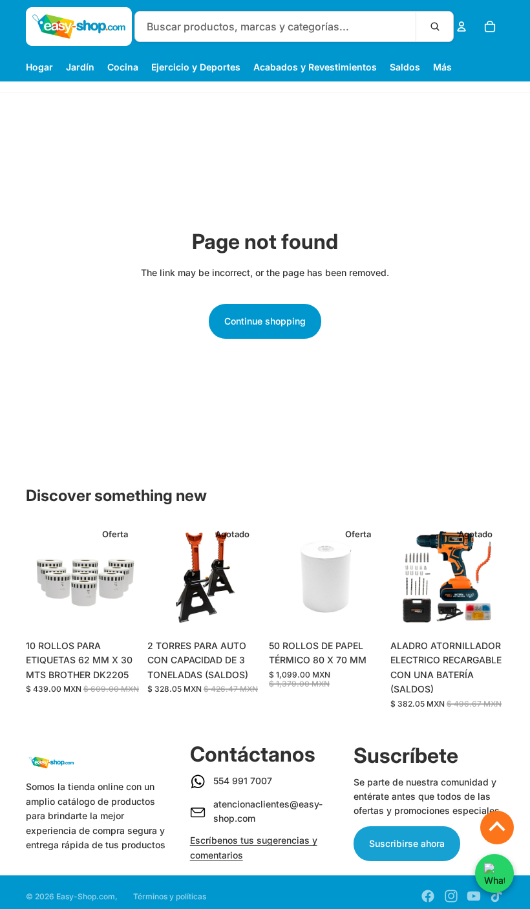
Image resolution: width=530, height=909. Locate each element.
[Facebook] (428, 896)
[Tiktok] (496, 896)
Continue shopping (265, 320)
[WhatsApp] (494, 873)
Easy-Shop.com (85, 896)
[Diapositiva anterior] (40, 576)
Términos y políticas (169, 896)
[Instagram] (451, 896)
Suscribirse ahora (407, 843)
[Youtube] (474, 896)
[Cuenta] (461, 26)
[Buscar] (434, 26)
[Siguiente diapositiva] (125, 576)
